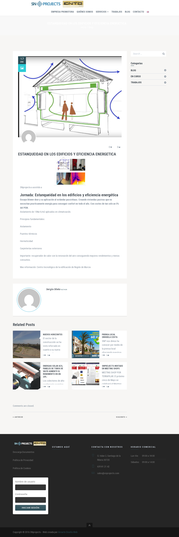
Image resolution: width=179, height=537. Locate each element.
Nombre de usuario (25, 481)
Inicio (83, 27)
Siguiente (120, 417)
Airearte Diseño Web (67, 532)
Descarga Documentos (23, 452)
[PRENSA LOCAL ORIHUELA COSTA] (83, 344)
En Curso (136, 76)
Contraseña (21, 494)
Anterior (19, 417)
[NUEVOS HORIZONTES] (24, 344)
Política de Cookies (22, 468)
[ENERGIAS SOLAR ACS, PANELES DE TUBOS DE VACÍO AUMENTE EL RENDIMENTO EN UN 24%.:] (24, 376)
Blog (91, 27)
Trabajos (136, 82)
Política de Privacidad (23, 460)
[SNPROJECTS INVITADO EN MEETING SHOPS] (83, 376)
